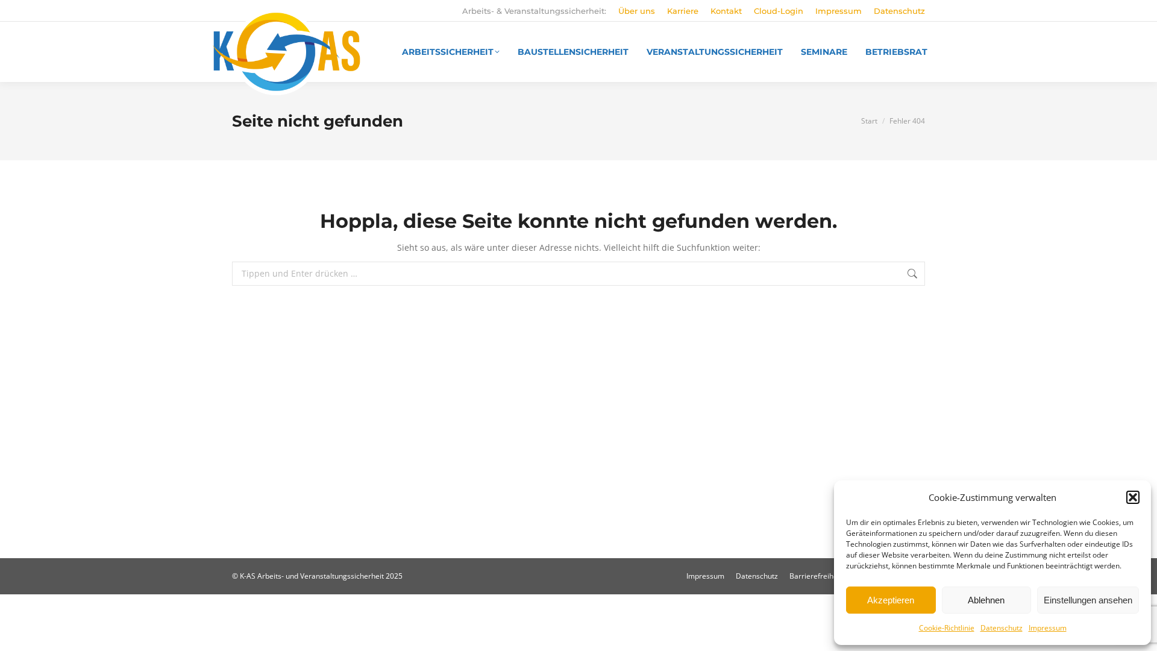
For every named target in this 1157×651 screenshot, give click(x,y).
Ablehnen (986, 600)
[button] (1133, 497)
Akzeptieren (890, 600)
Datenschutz (1001, 628)
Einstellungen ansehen (1088, 600)
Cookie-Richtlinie (946, 628)
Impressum (1048, 628)
